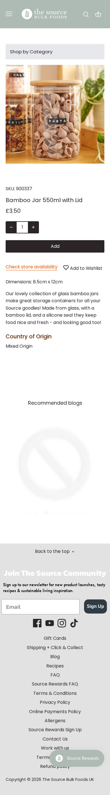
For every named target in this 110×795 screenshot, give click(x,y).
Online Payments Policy (55, 711)
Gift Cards (55, 638)
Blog (55, 656)
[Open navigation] (9, 14)
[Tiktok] (74, 623)
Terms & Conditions (55, 693)
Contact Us (55, 739)
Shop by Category (31, 51)
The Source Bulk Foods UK (68, 779)
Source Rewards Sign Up (55, 729)
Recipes (55, 666)
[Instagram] (62, 623)
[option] (55, 465)
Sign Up (95, 606)
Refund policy (55, 766)
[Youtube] (49, 623)
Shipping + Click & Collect (55, 647)
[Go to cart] (98, 14)
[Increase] (33, 227)
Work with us (55, 748)
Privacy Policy (55, 702)
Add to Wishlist (85, 268)
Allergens (55, 720)
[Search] (86, 14)
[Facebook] (37, 623)
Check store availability (32, 267)
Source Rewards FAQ (55, 684)
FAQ (55, 675)
